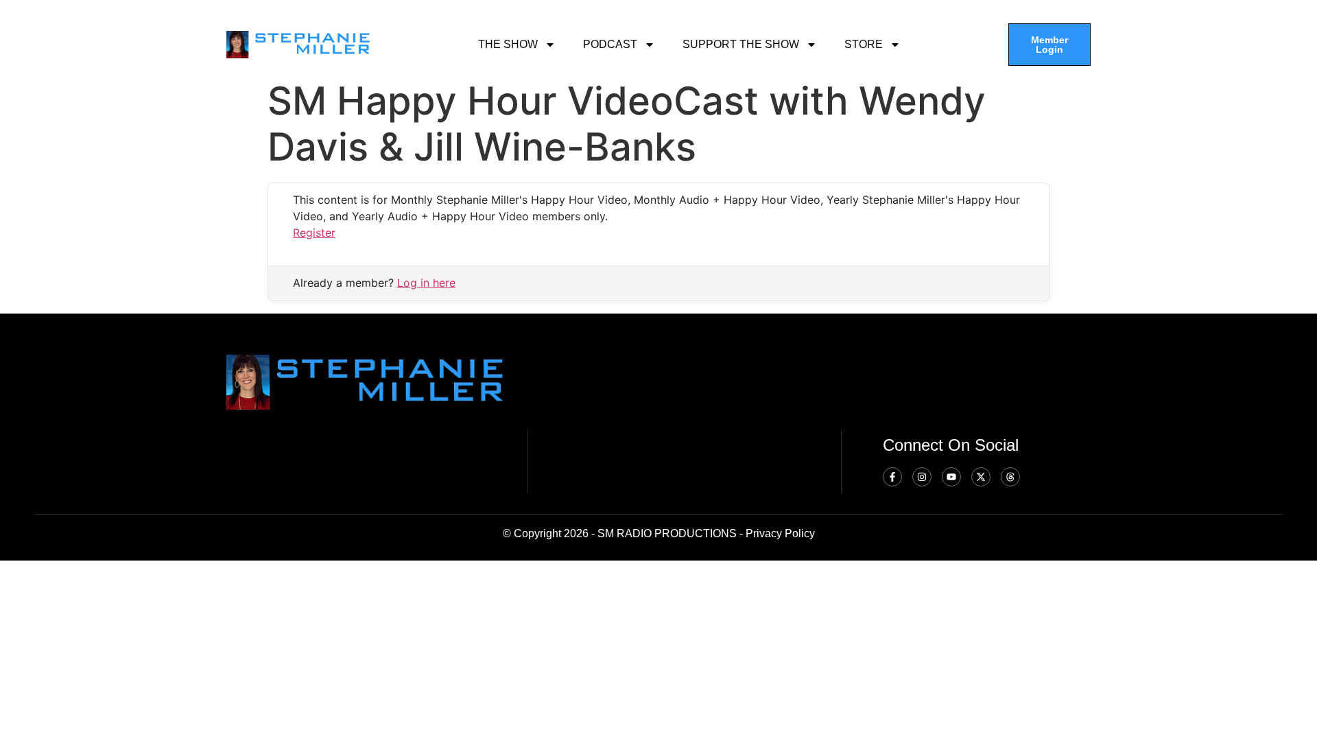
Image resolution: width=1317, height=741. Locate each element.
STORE (863, 44)
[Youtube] (951, 476)
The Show (508, 44)
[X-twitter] (980, 476)
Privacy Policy (780, 533)
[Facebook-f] (892, 476)
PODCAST (610, 44)
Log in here (426, 283)
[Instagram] (922, 476)
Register (314, 232)
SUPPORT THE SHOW (741, 44)
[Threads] (1010, 476)
